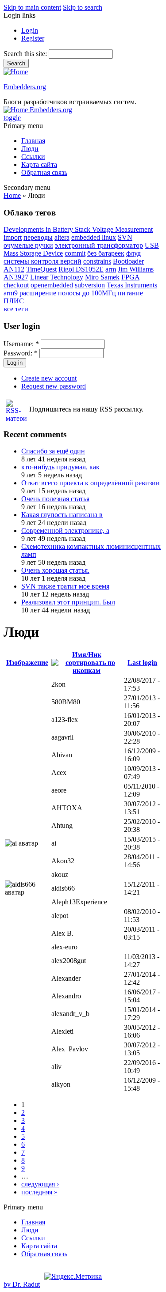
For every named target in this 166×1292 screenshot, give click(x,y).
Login (29, 30)
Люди (30, 148)
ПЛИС (14, 301)
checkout (16, 285)
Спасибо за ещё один (53, 451)
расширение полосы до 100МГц (67, 293)
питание (130, 293)
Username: (21, 344)
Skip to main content (32, 7)
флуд (133, 253)
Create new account (49, 378)
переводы (38, 237)
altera (61, 237)
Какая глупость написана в (62, 514)
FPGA (130, 277)
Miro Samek (102, 277)
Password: (21, 353)
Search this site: (26, 53)
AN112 (14, 269)
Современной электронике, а (65, 530)
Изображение (27, 662)
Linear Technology (56, 277)
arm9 (11, 293)
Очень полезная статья (55, 498)
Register (32, 38)
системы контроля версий (42, 261)
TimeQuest (41, 269)
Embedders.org (25, 87)
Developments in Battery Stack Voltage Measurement (78, 229)
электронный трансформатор (99, 245)
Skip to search (82, 7)
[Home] (16, 72)
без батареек (105, 253)
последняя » (39, 1192)
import (13, 237)
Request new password (53, 386)
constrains (97, 261)
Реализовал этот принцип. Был (68, 602)
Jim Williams (136, 269)
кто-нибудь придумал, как (60, 467)
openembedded (52, 285)
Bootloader (128, 261)
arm (110, 269)
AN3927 (16, 277)
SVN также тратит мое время (65, 586)
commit (75, 253)
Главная (33, 140)
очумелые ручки (28, 245)
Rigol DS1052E (81, 269)
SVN (125, 237)
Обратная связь (44, 172)
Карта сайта (39, 164)
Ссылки (33, 156)
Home (12, 195)
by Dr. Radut (22, 1284)
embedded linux (93, 237)
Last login (142, 662)
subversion (90, 285)
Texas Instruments (132, 285)
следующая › (40, 1184)
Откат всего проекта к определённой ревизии (90, 483)
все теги (16, 309)
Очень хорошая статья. (55, 570)
